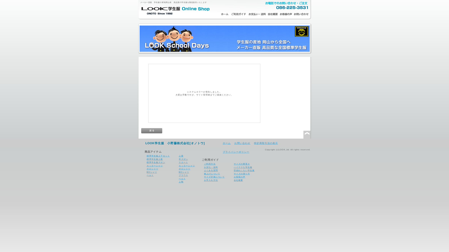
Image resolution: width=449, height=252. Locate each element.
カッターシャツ (155, 165)
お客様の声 (286, 14)
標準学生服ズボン (156, 162)
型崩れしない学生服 (244, 170)
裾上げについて (212, 174)
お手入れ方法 (211, 180)
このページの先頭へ (306, 135)
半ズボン (183, 159)
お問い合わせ (301, 14)
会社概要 (272, 14)
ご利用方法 (210, 164)
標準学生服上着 (155, 159)
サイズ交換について (214, 177)
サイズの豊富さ (242, 164)
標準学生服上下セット (158, 156)
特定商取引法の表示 (266, 143)
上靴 (181, 182)
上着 (181, 156)
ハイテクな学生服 (243, 167)
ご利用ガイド (238, 14)
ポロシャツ (152, 169)
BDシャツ (152, 172)
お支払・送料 (257, 14)
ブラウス (183, 175)
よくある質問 (211, 170)
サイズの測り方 (242, 174)
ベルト (150, 175)
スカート (183, 162)
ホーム (224, 14)
